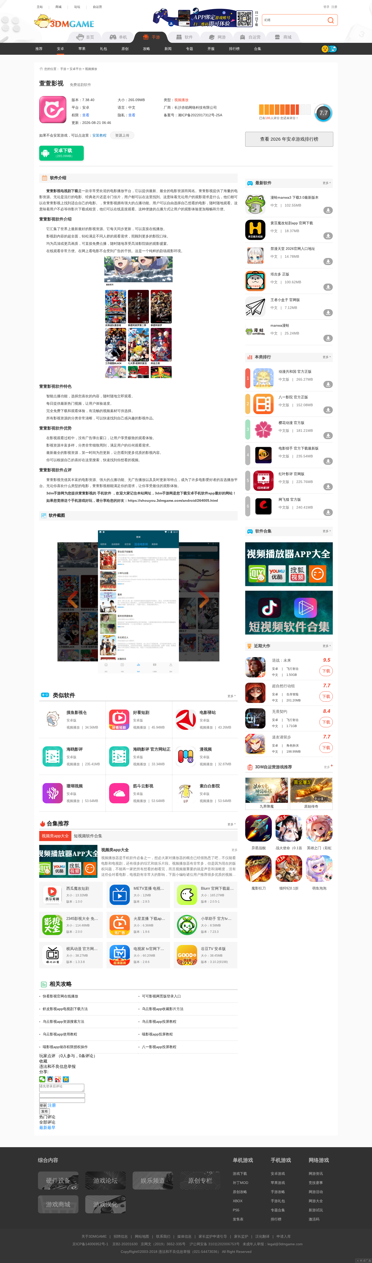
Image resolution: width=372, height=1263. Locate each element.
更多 (232, 696)
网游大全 (316, 1201)
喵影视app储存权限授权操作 (65, 1047)
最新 (43, 1127)
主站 (40, 7)
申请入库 (284, 1236)
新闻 (168, 49)
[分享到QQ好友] (50, 1079)
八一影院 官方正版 (293, 397)
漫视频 (206, 749)
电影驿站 (208, 712)
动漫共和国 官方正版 (295, 371)
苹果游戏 (278, 1183)
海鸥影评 (75, 749)
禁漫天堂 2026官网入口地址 (293, 249)
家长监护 (241, 1236)
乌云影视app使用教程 (60, 1034)
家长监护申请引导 (213, 1236)
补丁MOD (240, 1183)
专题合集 (278, 1210)
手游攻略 (278, 1192)
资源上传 (122, 135)
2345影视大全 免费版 (83, 918)
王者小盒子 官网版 (285, 300)
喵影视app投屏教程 (157, 1034)
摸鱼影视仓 (77, 712)
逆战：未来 (281, 660)
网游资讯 (316, 1174)
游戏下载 (240, 1174)
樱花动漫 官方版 (291, 423)
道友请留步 (281, 737)
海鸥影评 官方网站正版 (152, 749)
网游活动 (316, 1192)
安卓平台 (76, 69)
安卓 (60, 49)
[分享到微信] (42, 1079)
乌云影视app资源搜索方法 (63, 1021)
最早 (51, 1127)
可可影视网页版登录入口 (161, 996)
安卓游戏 (278, 1174)
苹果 (82, 49)
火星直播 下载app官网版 (150, 918)
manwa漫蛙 (280, 325)
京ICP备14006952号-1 (90, 1244)
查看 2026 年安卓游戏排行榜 (289, 139)
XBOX (237, 1201)
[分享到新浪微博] (58, 1079)
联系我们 (163, 1236)
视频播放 (91, 69)
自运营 (97, 7)
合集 (257, 49)
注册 (334, 7)
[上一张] (81, 601)
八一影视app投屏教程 (159, 1047)
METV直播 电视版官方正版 (150, 888)
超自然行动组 (283, 686)
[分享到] (66, 1079)
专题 (189, 49)
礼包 (103, 49)
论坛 (77, 7)
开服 (211, 49)
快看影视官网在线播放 (60, 996)
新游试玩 (316, 1210)
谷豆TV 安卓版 (213, 948)
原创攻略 (240, 1192)
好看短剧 (141, 712)
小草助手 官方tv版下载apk (217, 918)
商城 (58, 7)
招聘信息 (121, 1236)
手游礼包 (278, 1201)
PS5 (236, 1210)
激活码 (314, 1219)
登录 (326, 7)
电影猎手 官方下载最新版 (299, 448)
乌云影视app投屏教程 (159, 1021)
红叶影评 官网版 (291, 474)
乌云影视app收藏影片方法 (162, 1009)
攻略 (146, 49)
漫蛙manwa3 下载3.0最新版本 (295, 197)
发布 (44, 1111)
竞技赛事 (316, 1183)
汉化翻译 (262, 1236)
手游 (63, 69)
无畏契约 (279, 711)
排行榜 (234, 49)
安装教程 (99, 135)
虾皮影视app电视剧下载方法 (65, 1009)
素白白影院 (210, 786)
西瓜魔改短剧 (77, 888)
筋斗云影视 (143, 786)
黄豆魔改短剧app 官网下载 (292, 223)
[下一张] (195, 601)
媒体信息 (184, 1236)
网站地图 (142, 1236)
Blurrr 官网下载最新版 (217, 888)
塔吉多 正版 (280, 274)
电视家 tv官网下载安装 (150, 948)
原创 (125, 49)
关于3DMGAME (94, 1236)
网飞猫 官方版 (290, 499)
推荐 (39, 49)
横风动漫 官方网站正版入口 (83, 948)
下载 (326, 671)
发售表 (238, 1219)
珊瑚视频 (75, 786)
